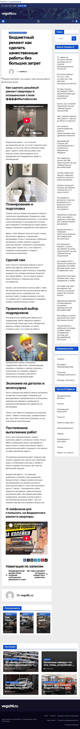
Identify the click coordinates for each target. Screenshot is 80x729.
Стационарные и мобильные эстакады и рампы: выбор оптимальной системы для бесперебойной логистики (66, 333)
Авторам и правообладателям (68, 716)
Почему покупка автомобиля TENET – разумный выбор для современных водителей (66, 93)
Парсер (60, 434)
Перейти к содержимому (10, 2)
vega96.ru (9, 13)
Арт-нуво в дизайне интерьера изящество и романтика (36, 574)
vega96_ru (23, 71)
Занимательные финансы (17, 32)
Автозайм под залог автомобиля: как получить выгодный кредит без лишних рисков (66, 290)
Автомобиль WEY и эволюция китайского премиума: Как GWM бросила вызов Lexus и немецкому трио (66, 265)
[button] (73, 21)
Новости (61, 417)
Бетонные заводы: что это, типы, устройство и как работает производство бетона (66, 79)
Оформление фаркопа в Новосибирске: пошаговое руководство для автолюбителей (66, 305)
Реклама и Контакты (66, 380)
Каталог (60, 404)
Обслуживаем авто (65, 428)
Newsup (29, 719)
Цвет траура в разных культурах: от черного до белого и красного (66, 118)
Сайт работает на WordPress (11, 719)
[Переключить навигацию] (38, 21)
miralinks (60, 359)
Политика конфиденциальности (67, 720)
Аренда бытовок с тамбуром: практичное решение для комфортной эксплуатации (66, 234)
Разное (60, 447)
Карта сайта (51, 720)
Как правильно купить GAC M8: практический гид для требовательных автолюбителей (66, 162)
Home (46, 716)
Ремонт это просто (65, 453)
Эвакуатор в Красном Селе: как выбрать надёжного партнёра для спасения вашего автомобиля (66, 219)
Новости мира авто (65, 423)
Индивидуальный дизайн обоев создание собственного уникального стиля (17, 575)
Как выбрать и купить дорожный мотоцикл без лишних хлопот (66, 318)
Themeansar (6, 721)
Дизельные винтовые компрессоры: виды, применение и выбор (66, 278)
